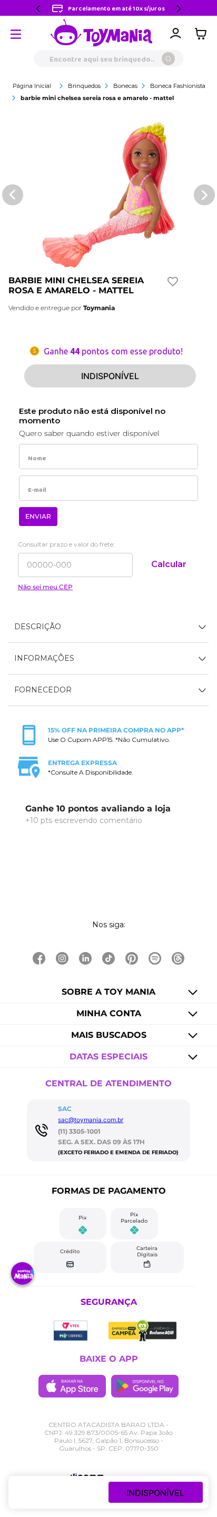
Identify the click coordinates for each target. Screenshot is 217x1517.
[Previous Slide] (38, 9)
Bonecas (125, 86)
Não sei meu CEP (45, 587)
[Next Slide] (178, 9)
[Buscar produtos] (168, 58)
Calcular (168, 564)
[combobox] (108, 58)
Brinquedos (84, 86)
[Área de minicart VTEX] (203, 33)
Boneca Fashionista (177, 86)
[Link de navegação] (101, 34)
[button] (108, 627)
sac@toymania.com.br (90, 1120)
